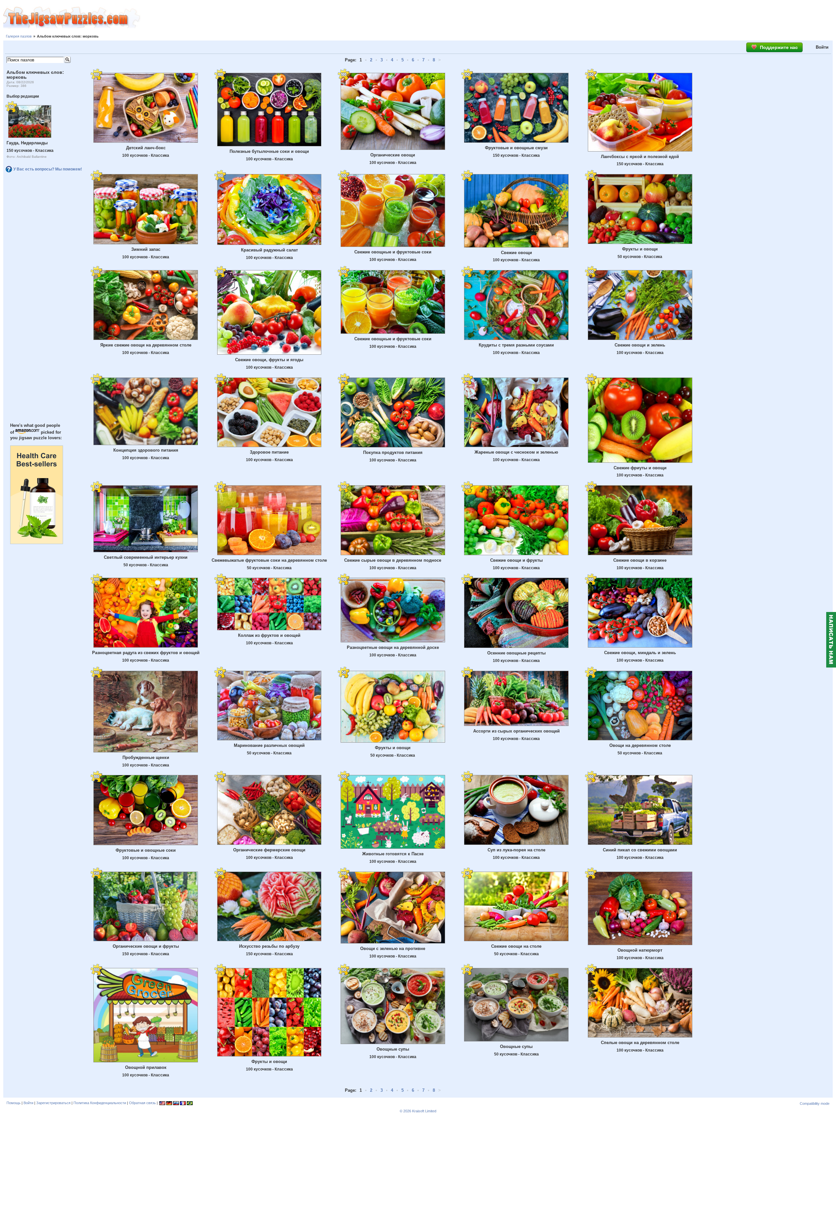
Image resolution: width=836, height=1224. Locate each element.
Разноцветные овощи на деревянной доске (393, 647)
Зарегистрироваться (53, 1103)
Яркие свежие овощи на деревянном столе (145, 345)
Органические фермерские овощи (269, 849)
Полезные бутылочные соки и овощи (269, 151)
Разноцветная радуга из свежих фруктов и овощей (146, 652)
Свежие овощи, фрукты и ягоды (269, 359)
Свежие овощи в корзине (640, 560)
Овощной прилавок (146, 1067)
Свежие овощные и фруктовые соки (392, 252)
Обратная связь (142, 1103)
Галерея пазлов (19, 36)
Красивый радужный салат (269, 250)
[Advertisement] (488, 18)
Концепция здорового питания (145, 450)
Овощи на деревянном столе (640, 745)
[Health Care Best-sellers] (36, 542)
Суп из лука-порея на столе (516, 849)
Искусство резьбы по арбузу (269, 946)
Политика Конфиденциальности (99, 1103)
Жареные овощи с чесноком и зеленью (516, 452)
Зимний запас (145, 249)
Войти (822, 47)
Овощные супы (393, 1049)
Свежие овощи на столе (516, 946)
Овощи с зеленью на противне (392, 948)
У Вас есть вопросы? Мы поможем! (47, 169)
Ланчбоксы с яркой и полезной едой (640, 156)
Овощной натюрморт (640, 950)
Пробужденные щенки (145, 757)
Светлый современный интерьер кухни (145, 557)
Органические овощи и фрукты (146, 946)
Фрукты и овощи (640, 249)
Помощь (14, 1103)
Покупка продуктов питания (393, 452)
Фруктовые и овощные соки (146, 850)
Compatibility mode (814, 1103)
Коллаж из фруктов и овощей (269, 635)
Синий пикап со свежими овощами (640, 849)
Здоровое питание (269, 452)
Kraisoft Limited (424, 1111)
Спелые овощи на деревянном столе (640, 1042)
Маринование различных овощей (269, 745)
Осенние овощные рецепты (516, 653)
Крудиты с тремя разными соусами (516, 345)
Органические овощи (392, 155)
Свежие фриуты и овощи (640, 467)
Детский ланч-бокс (146, 147)
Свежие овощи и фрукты (516, 560)
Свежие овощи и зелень (640, 345)
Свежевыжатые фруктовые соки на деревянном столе (269, 560)
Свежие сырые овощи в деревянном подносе (392, 560)
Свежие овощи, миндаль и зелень (640, 652)
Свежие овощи (516, 252)
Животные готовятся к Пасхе (393, 853)
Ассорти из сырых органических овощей (516, 731)
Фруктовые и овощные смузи (516, 147)
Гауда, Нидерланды (27, 142)
